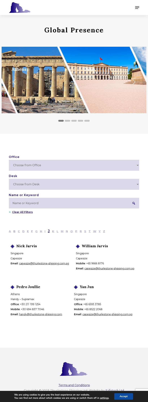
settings (104, 398)
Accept (124, 396)
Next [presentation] (134, 82)
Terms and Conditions (74, 385)
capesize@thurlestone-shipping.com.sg (44, 263)
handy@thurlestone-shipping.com (40, 314)
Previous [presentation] (15, 82)
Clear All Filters (22, 212)
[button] (137, 7)
